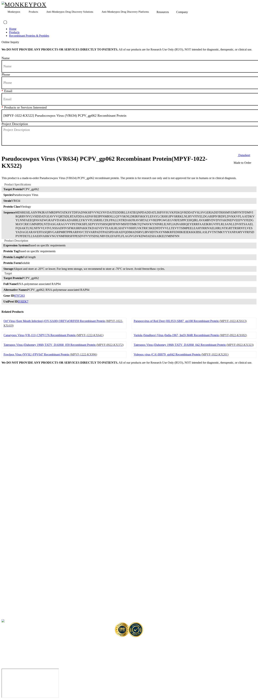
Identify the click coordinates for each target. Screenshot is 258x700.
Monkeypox (14, 11)
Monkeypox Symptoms (14, 416)
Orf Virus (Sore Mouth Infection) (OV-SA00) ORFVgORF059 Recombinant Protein (63, 323)
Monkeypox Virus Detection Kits (19, 508)
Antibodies (7, 472)
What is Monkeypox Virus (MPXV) (21, 395)
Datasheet (244, 155)
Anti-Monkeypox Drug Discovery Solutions (69, 11)
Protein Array (9, 516)
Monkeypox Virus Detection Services (21, 613)
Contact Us (244, 641)
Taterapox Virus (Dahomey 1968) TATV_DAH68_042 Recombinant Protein (194, 344)
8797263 (19, 295)
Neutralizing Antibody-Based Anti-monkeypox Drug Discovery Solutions (41, 557)
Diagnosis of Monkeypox (15, 438)
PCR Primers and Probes (15, 487)
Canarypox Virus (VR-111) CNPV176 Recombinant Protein (54, 335)
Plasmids (6, 480)
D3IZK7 (23, 301)
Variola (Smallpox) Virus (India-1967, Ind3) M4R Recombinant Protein (190, 335)
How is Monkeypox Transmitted (19, 409)
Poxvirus (6, 402)
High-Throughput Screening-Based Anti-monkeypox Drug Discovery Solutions (44, 606)
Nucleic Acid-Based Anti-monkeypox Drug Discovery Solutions (36, 543)
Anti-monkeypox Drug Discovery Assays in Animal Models (37, 592)
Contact (85, 620)
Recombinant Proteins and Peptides (20, 465)
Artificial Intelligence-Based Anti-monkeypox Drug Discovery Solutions (40, 599)
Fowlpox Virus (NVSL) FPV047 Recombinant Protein (50, 354)
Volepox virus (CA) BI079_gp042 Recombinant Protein (181, 354)
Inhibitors (7, 494)
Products (33, 11)
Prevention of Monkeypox (15, 431)
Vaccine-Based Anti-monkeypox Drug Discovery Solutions (33, 564)
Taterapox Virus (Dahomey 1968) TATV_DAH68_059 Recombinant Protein (64, 344)
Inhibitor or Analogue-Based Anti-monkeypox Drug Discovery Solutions (40, 550)
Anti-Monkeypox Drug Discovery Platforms (125, 11)
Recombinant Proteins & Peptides (29, 35)
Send (65, 149)
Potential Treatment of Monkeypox (20, 445)
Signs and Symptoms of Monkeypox (21, 423)
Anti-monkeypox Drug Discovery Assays (28, 584)
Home (12, 28)
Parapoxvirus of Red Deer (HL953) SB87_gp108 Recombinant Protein (190, 321)
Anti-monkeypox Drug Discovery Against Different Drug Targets (36, 536)
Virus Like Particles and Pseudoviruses (22, 501)
